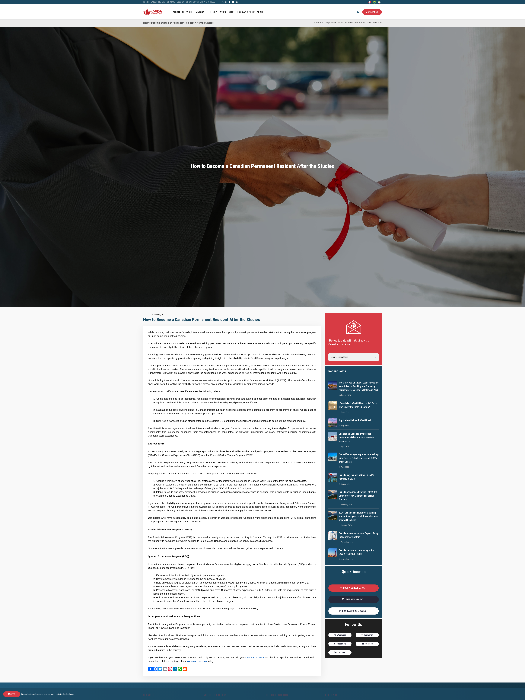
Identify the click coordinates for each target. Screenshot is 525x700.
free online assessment (197, 661)
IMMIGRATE (201, 12)
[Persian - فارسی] (379, 2)
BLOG (231, 12)
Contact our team (255, 657)
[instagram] (226, 2)
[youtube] (233, 2)
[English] (369, 2)
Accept (11, 694)
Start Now (373, 12)
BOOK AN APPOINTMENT (250, 12)
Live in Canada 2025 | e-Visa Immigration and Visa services (335, 23)
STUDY (213, 12)
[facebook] (229, 2)
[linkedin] (237, 2)
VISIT (189, 12)
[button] (353, 588)
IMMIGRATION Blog (375, 23)
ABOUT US (178, 12)
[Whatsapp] (223, 2)
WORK (223, 12)
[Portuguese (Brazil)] (374, 2)
